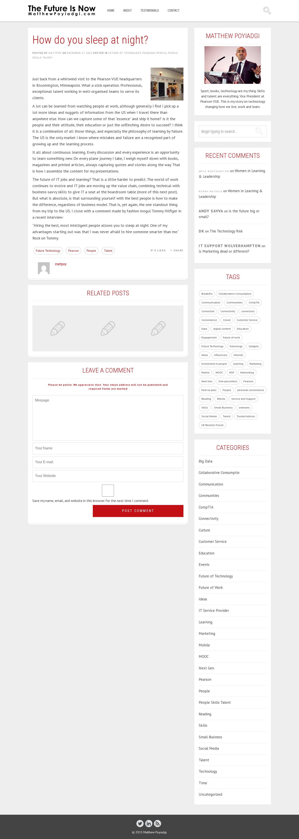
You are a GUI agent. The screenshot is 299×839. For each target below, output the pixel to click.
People (161, 53)
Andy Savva (211, 211)
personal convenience (250, 390)
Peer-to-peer (208, 390)
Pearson (148, 53)
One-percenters (227, 381)
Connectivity (227, 311)
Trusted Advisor (246, 416)
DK (201, 231)
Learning (238, 363)
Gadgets (254, 346)
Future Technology (48, 251)
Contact (173, 10)
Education (243, 328)
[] (140, 823)
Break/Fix (206, 293)
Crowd (226, 320)
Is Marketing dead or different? (224, 251)
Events (204, 564)
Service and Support (243, 398)
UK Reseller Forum (212, 425)
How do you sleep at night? (90, 39)
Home (110, 10)
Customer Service (247, 320)
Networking (247, 372)
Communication (210, 302)
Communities (235, 302)
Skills (204, 407)
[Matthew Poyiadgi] (62, 10)
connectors (248, 311)
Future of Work (211, 587)
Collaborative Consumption (234, 293)
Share (178, 250)
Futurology (236, 346)
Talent (108, 251)
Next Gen (206, 381)
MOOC (219, 372)
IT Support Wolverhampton (230, 245)
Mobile (205, 372)
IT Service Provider (214, 610)
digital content (222, 328)
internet (238, 355)
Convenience (209, 320)
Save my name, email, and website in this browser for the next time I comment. (90, 500)
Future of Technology (124, 53)
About (127, 10)
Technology (208, 771)
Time (203, 783)
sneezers (244, 407)
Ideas (204, 355)
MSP (231, 372)
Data (204, 328)
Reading (206, 398)
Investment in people (214, 363)
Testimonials (150, 10)
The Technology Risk (226, 231)
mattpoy (55, 53)
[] (148, 823)
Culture (204, 530)
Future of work (231, 337)
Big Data (205, 461)
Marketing (255, 363)
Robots (221, 398)
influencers (220, 355)
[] (157, 823)
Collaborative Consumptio (219, 472)
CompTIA (254, 302)
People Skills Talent (215, 702)
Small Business (223, 407)
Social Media (209, 416)
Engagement (209, 337)
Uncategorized (210, 794)
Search (267, 10)
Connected (207, 311)
